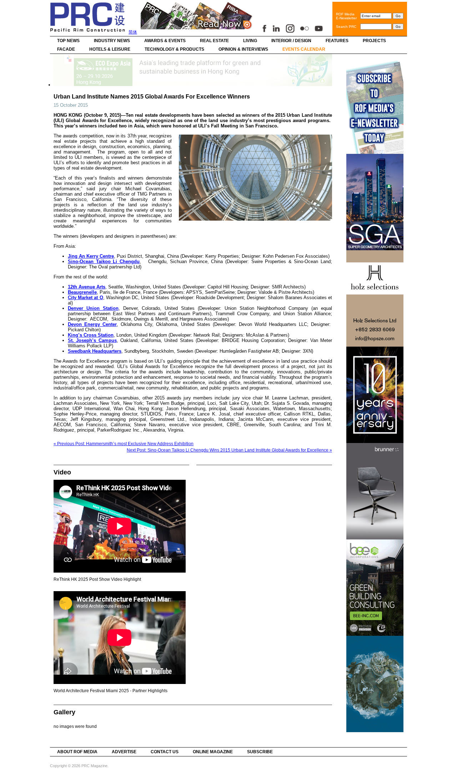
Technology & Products (174, 49)
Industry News (112, 40)
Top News (68, 40)
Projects (374, 40)
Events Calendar (303, 49)
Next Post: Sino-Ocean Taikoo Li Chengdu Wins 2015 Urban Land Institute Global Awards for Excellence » (229, 450)
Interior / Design (291, 40)
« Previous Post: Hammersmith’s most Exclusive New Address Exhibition (124, 443)
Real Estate (214, 40)
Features (337, 40)
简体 (133, 32)
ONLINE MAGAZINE (213, 751)
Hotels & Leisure (109, 49)
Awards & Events (165, 40)
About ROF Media (77, 751)
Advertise (124, 751)
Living (250, 40)
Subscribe (260, 751)
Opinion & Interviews (243, 49)
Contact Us (165, 751)
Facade (66, 49)
